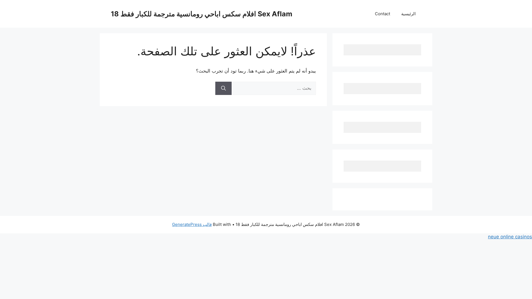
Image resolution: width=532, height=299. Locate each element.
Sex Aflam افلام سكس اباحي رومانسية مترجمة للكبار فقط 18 (201, 14)
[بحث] (223, 88)
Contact (382, 13)
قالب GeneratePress (192, 224)
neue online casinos (510, 236)
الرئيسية (408, 13)
